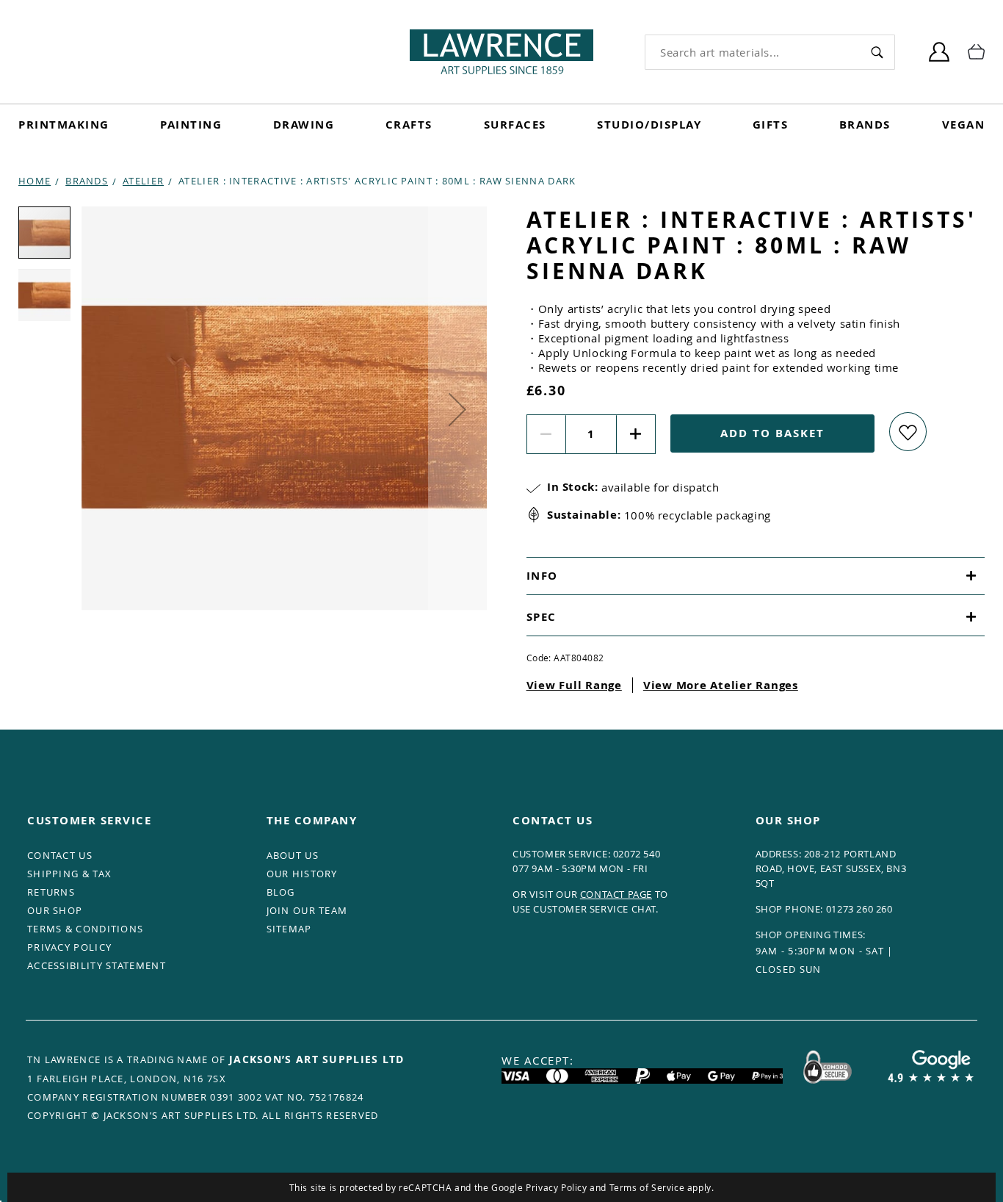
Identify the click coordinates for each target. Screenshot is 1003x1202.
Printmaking (63, 124)
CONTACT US (60, 855)
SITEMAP (289, 928)
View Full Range (574, 685)
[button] (457, 409)
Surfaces (515, 124)
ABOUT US (293, 855)
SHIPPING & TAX (69, 873)
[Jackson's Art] (501, 51)
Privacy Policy (556, 1187)
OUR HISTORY (302, 873)
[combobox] (752, 52)
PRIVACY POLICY (69, 947)
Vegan (963, 124)
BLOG (281, 892)
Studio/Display (649, 124)
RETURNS (51, 892)
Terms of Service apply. (661, 1187)
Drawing (304, 124)
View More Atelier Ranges (720, 685)
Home (34, 180)
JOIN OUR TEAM (307, 910)
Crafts (408, 124)
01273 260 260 (859, 908)
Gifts (771, 124)
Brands (865, 124)
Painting (191, 124)
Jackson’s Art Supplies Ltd (317, 1059)
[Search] (876, 52)
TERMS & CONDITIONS (85, 928)
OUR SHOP (54, 910)
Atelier (143, 180)
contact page (616, 894)
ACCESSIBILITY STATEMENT (96, 965)
